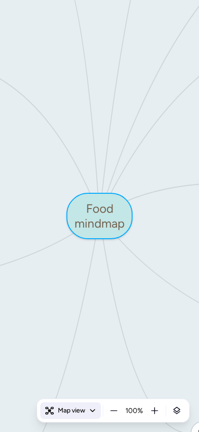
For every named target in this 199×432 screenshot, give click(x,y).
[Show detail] (177, 410)
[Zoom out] (114, 410)
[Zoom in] (154, 410)
